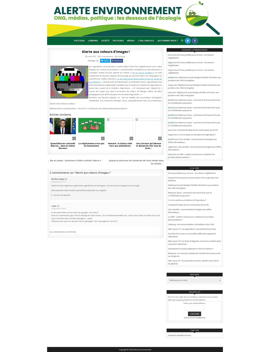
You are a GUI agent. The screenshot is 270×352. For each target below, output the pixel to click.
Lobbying (93, 40)
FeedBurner (200, 317)
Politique (79, 40)
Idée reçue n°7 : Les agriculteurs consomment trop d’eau (192, 229)
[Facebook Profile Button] (195, 40)
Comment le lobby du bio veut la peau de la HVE (197, 130)
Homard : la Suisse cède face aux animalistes (120, 144)
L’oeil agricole (146, 40)
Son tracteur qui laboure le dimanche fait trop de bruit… (148, 145)
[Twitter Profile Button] (187, 40)
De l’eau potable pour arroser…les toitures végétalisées (192, 173)
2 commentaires (106, 56)
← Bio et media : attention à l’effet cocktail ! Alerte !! (74, 160)
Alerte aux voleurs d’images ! (106, 51)
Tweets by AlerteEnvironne (179, 335)
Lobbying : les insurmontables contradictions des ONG (191, 224)
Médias (131, 40)
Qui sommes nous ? (168, 40)
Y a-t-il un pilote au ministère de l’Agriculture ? (197, 134)
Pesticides (118, 40)
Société (105, 40)
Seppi (170, 70)
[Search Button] (182, 40)
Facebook (118, 60)
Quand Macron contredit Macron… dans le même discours (62, 145)
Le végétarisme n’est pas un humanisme (91, 144)
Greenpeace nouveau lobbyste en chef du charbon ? (190, 248)
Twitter (106, 60)
